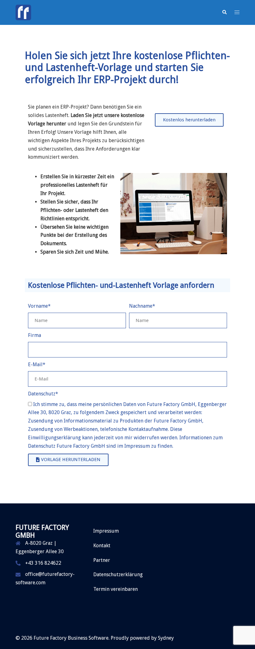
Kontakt (101, 546)
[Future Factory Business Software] (23, 12)
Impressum (106, 531)
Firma (34, 335)
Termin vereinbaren (115, 589)
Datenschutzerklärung (118, 574)
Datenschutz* (43, 394)
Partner (101, 560)
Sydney (166, 638)
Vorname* (39, 306)
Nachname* (142, 306)
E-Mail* (36, 364)
